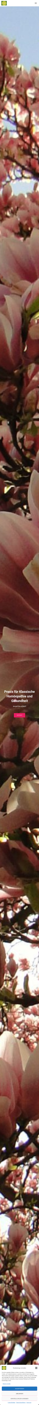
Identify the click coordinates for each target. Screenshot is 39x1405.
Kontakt (19, 715)
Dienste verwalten (6, 1383)
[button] (36, 1368)
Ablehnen (19, 1393)
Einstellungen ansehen (19, 1398)
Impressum (28, 1402)
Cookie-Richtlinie (11, 1402)
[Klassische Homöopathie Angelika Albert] (4, 3)
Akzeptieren (19, 1388)
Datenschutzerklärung (21, 1402)
